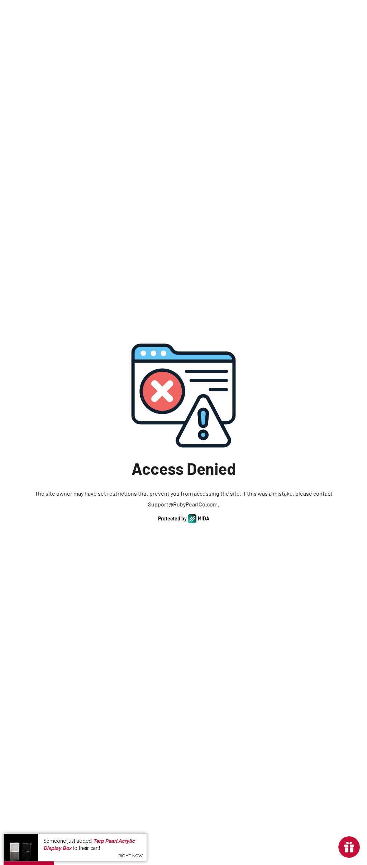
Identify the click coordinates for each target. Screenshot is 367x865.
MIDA (203, 518)
